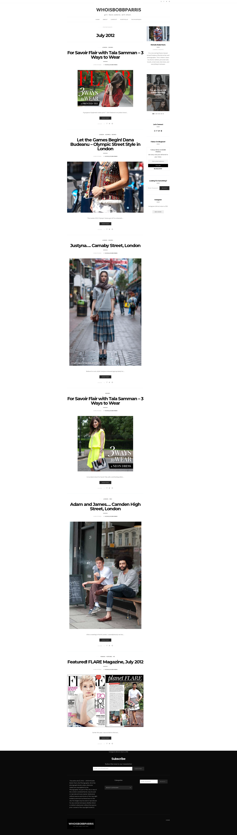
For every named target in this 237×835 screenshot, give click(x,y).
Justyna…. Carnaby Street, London (105, 245)
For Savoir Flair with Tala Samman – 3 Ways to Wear (105, 55)
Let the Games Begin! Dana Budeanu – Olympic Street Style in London (105, 144)
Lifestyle (156, 86)
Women (110, 47)
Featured (109, 656)
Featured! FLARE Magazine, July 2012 (105, 662)
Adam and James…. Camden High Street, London (105, 506)
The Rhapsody (136, 19)
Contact (114, 19)
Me (114, 656)
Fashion (103, 656)
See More (158, 212)
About (105, 19)
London (104, 47)
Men (110, 499)
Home (98, 19)
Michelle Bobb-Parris (111, 64)
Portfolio (124, 19)
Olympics (107, 134)
